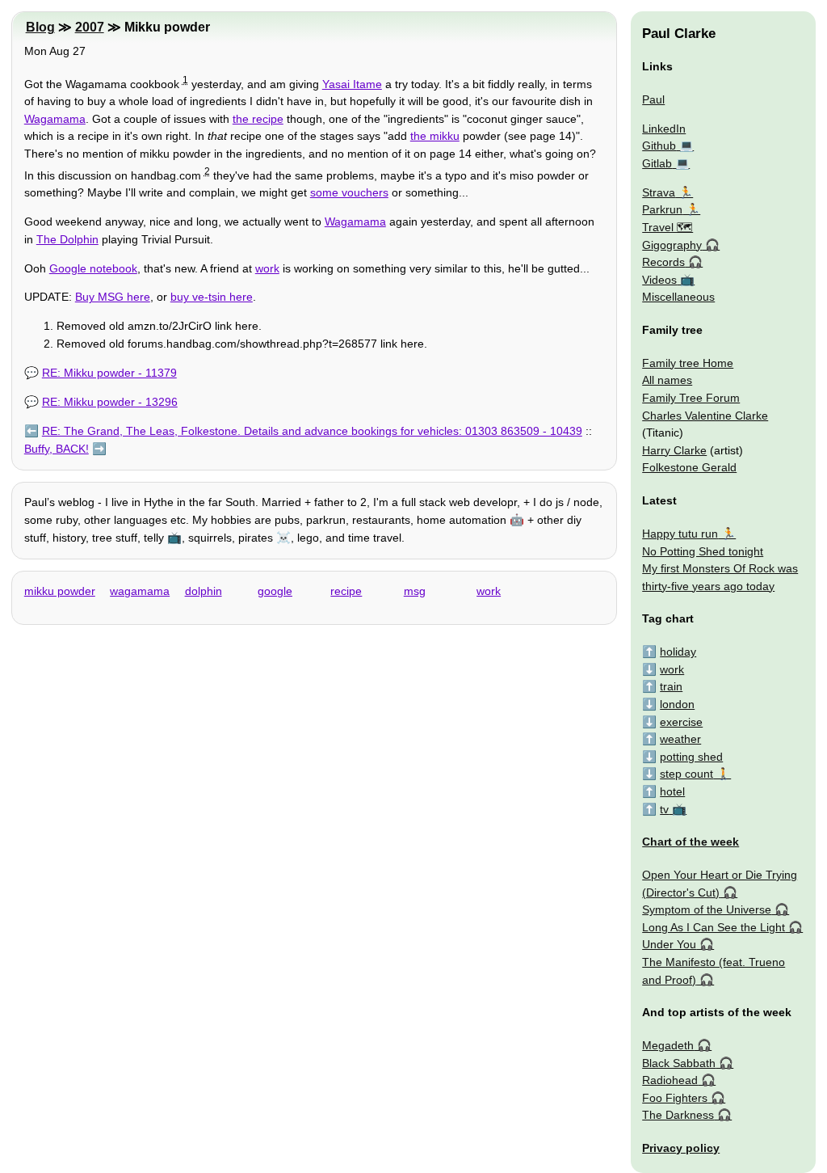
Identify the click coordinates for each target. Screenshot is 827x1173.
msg (415, 590)
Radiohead (670, 1080)
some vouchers (349, 192)
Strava (658, 192)
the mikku (435, 135)
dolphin (203, 590)
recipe (346, 590)
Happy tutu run (680, 533)
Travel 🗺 (667, 227)
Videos (659, 279)
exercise (681, 721)
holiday (678, 651)
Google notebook (93, 268)
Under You (669, 944)
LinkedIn (664, 128)
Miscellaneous (678, 296)
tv (664, 809)
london (677, 704)
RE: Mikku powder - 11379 (109, 372)
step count (686, 773)
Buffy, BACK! (56, 448)
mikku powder (59, 590)
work (267, 268)
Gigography (672, 244)
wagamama (140, 590)
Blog (40, 27)
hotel (672, 791)
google (275, 590)
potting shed (691, 756)
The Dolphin (67, 239)
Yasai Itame (352, 84)
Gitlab (657, 163)
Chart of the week (690, 841)
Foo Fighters (674, 1097)
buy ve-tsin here (211, 296)
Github (659, 145)
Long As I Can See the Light (713, 927)
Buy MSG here (112, 296)
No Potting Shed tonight (702, 551)
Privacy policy (681, 1147)
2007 (89, 27)
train (671, 686)
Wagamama (55, 118)
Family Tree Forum (691, 397)
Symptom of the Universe (706, 909)
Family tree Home (687, 363)
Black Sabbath (679, 1063)
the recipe (258, 118)
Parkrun (662, 209)
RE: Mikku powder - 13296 (110, 401)
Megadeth (668, 1045)
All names (667, 379)
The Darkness (678, 1114)
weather (680, 738)
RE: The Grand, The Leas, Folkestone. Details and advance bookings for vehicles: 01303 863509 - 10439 (312, 430)
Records (663, 261)
